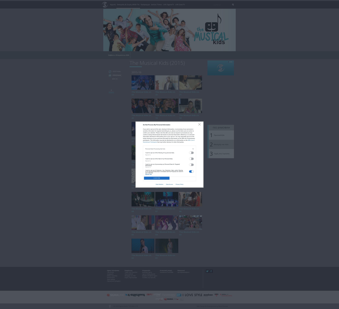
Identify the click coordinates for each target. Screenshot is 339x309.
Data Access (169, 184)
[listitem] (169, 149)
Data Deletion (159, 184)
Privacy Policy (179, 184)
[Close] (200, 125)
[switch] (191, 153)
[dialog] (169, 154)
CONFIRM (157, 178)
